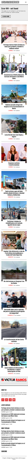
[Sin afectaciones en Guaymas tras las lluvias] (14, 271)
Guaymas (11, 50)
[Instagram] (6, 399)
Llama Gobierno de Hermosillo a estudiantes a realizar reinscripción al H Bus (14, 369)
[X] (10, 399)
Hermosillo (10, 315)
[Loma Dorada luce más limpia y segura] (14, 125)
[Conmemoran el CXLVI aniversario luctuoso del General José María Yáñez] (14, 65)
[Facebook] (2, 399)
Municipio (10, 197)
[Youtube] (13, 399)
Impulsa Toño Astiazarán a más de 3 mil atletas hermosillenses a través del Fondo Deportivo (14, 253)
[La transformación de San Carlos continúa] (14, 329)
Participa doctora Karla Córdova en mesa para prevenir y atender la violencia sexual (14, 46)
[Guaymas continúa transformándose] (14, 153)
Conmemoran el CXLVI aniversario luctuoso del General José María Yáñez (14, 76)
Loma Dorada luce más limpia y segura (14, 136)
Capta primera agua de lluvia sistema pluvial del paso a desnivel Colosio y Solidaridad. (14, 193)
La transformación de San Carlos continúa (14, 340)
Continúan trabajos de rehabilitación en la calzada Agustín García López (14, 223)
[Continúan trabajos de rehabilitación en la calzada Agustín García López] (14, 211)
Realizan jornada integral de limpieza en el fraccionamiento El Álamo (14, 106)
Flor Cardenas (17, 50)
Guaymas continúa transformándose (14, 164)
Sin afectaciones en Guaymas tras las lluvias (14, 282)
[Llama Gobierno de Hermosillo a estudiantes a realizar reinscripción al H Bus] (14, 357)
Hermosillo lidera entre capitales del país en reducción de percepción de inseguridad (14, 311)
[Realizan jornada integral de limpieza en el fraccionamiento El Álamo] (14, 95)
